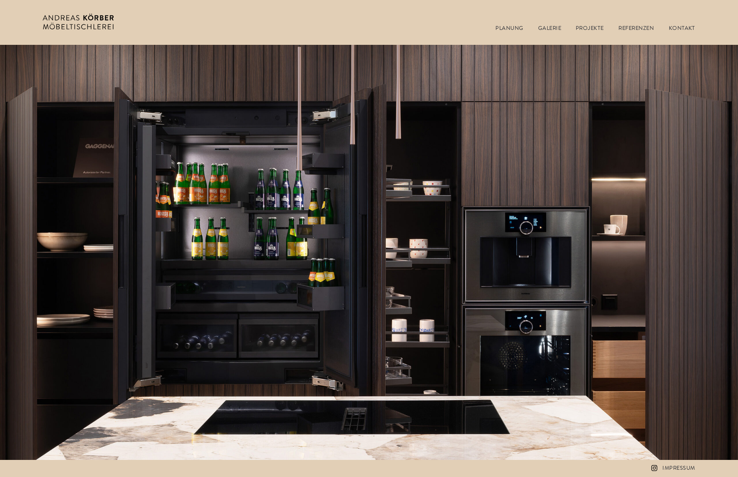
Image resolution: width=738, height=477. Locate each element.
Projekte (590, 28)
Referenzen (636, 28)
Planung (509, 28)
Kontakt (682, 28)
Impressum (678, 468)
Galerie (549, 28)
